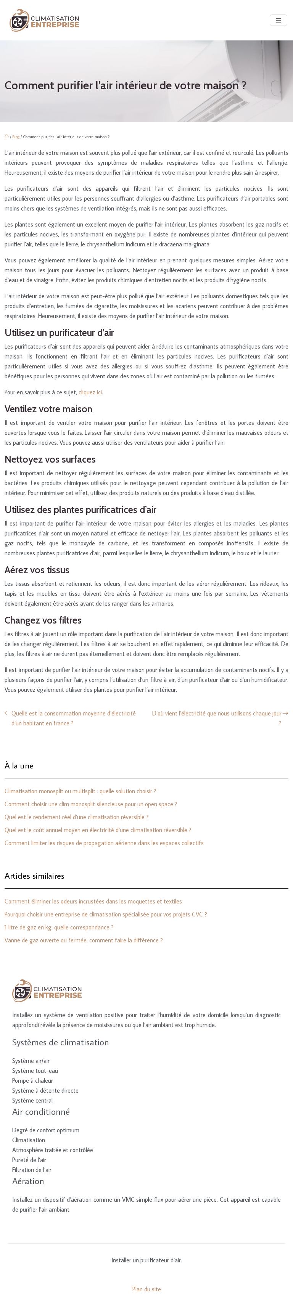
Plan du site (146, 1289)
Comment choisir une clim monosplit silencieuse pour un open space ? (91, 804)
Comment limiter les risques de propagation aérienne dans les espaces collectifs (104, 843)
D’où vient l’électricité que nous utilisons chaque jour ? (217, 718)
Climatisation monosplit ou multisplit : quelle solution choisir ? (80, 791)
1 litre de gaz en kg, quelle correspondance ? (59, 927)
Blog (15, 136)
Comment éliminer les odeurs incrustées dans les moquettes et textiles (93, 901)
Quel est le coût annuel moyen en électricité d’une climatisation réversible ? (98, 830)
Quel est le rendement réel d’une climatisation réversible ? (77, 817)
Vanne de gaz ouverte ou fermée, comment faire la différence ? (84, 940)
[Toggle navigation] (278, 20)
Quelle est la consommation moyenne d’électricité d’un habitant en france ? (73, 718)
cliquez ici (90, 392)
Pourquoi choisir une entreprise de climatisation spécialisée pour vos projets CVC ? (106, 914)
